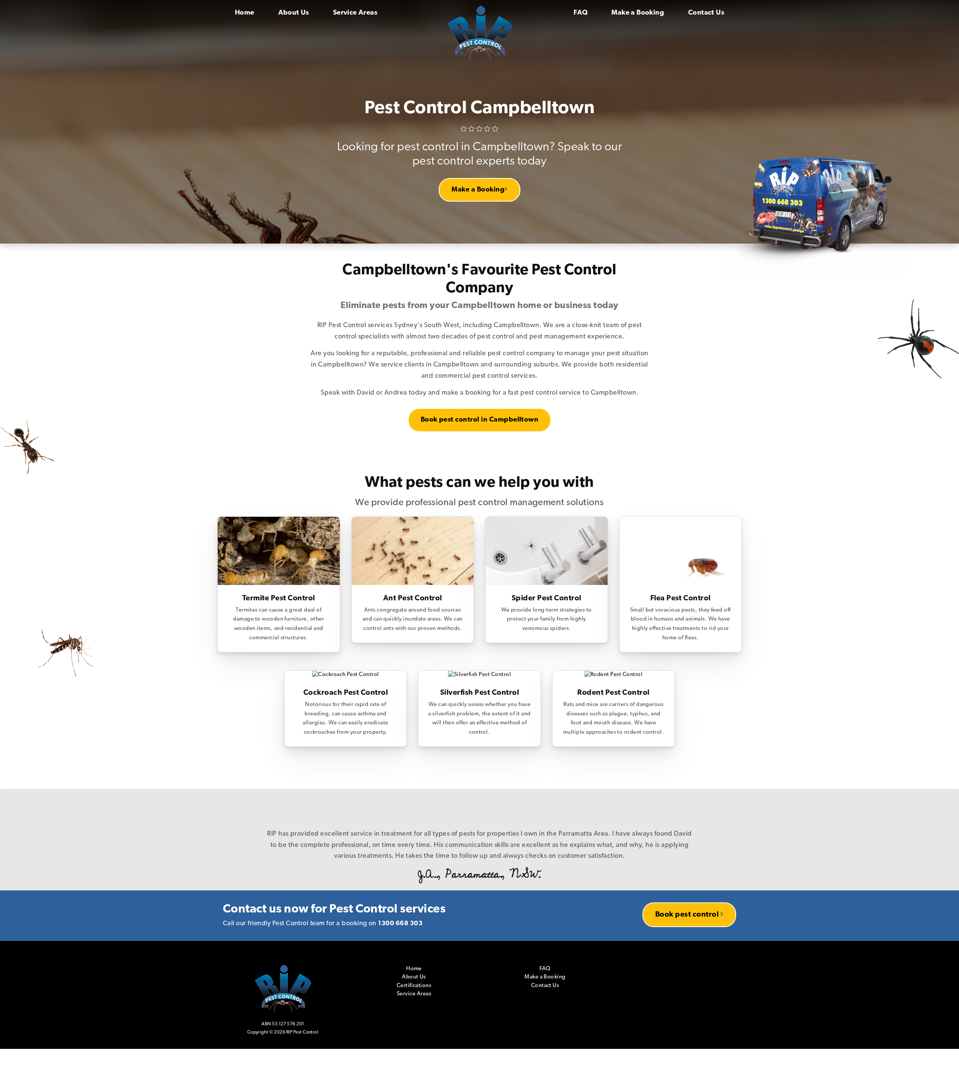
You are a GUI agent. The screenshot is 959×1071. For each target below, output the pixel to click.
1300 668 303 (400, 901)
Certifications (414, 963)
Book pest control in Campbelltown (480, 419)
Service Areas (355, 12)
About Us (293, 12)
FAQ (580, 12)
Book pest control (687, 892)
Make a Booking (637, 12)
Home (244, 12)
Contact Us (706, 12)
